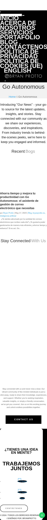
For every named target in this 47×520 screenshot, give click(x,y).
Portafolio (20, 37)
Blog (30, 213)
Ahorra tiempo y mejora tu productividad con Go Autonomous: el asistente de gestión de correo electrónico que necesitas (19, 201)
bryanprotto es (39, 213)
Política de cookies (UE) (21, 63)
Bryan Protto (8, 213)
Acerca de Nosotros (18, 25)
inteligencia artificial (8, 216)
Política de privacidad (19, 54)
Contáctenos (13, 508)
